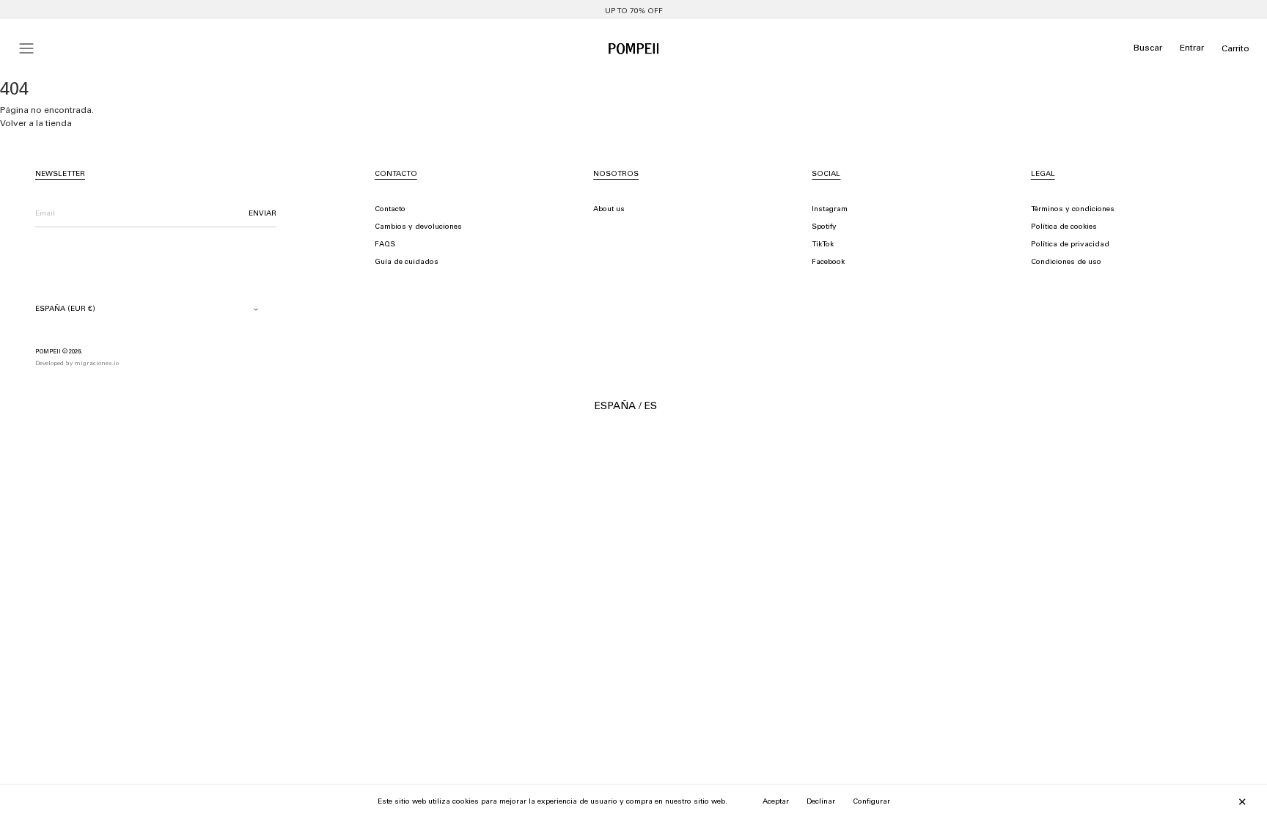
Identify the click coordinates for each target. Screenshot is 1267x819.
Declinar (821, 802)
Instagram (830, 209)
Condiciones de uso (1066, 262)
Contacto (390, 209)
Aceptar (776, 802)
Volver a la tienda (36, 124)
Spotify (824, 227)
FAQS (385, 245)
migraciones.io (96, 364)
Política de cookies (1064, 227)
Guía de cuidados (406, 262)
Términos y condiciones (1072, 209)
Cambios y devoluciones (418, 227)
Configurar (871, 802)
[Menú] (26, 48)
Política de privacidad (1070, 245)
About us (609, 209)
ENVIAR (262, 214)
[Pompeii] (633, 48)
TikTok (823, 245)
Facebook (828, 262)
